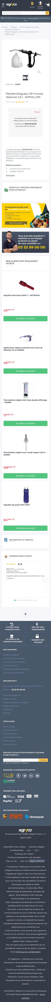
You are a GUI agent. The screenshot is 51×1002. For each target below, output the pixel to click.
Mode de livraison (11, 655)
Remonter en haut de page (25, 614)
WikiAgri (7, 713)
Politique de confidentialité (28, 952)
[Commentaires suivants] (45, 579)
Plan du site (11, 861)
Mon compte (9, 727)
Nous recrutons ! (10, 744)
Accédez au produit (25, 318)
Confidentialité (16, 850)
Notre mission (9, 741)
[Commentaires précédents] (5, 579)
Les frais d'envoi (10, 666)
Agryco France (36, 861)
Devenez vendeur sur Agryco (16, 702)
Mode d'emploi (10, 699)
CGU (29, 850)
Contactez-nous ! (11, 730)
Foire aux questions (12, 695)
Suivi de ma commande (13, 658)
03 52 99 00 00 (9, 18)
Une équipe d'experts (12, 737)
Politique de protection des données (24, 857)
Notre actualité (10, 734)
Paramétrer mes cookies (15, 847)
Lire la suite (10, 175)
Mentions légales (36, 847)
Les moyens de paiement (14, 662)
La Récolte (8, 709)
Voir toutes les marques (13, 673)
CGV (36, 850)
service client (33, 18)
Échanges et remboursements (16, 669)
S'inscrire (43, 760)
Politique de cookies (24, 854)
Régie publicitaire (11, 706)
